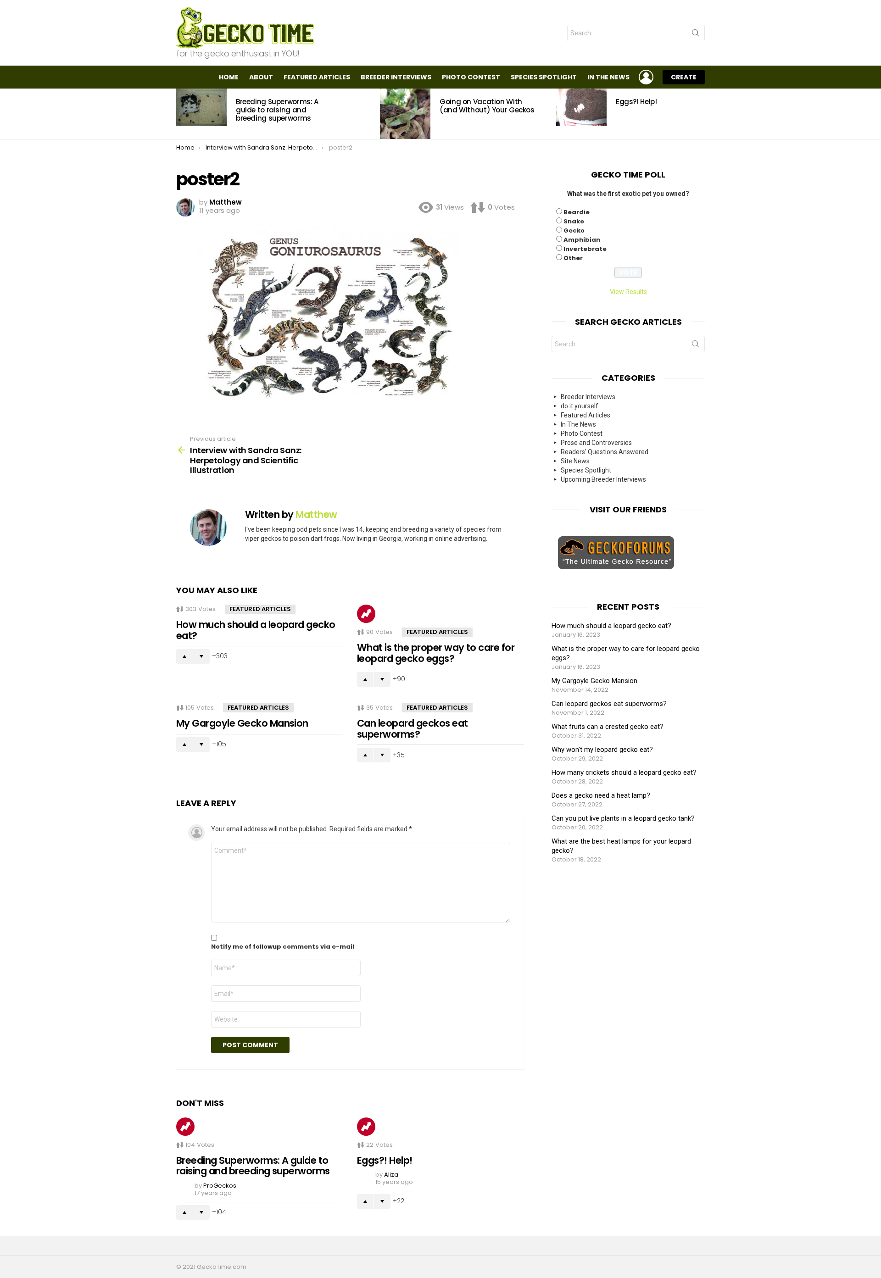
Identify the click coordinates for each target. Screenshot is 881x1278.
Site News (575, 461)
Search (695, 35)
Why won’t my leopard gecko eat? (602, 749)
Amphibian (581, 239)
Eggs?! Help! (636, 101)
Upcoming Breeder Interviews (603, 479)
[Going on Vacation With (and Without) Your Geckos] (405, 114)
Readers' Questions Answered (604, 452)
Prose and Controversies (596, 442)
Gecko (574, 230)
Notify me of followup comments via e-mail (282, 946)
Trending (366, 614)
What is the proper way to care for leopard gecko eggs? (435, 653)
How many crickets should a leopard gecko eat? (624, 772)
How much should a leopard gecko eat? (255, 630)
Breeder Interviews (396, 77)
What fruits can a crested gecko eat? (608, 726)
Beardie (576, 212)
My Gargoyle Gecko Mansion (242, 723)
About (261, 77)
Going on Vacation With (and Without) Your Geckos (487, 106)
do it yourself (579, 406)
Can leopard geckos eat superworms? (412, 729)
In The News (608, 77)
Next (700, 114)
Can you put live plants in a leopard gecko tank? (623, 818)
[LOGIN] (646, 77)
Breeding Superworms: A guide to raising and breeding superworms (277, 110)
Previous (180, 114)
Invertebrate (585, 248)
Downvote (201, 656)
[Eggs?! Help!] (581, 107)
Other (573, 258)
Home (229, 77)
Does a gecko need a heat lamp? (601, 795)
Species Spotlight (544, 77)
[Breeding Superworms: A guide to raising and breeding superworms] (201, 107)
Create (684, 77)
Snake (573, 221)
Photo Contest (471, 77)
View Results (628, 291)
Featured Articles (317, 77)
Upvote (184, 656)
